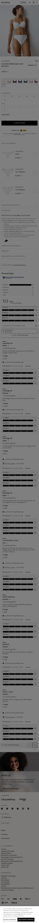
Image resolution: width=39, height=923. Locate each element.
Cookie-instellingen (9, 919)
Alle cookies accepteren (25, 919)
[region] (19, 914)
